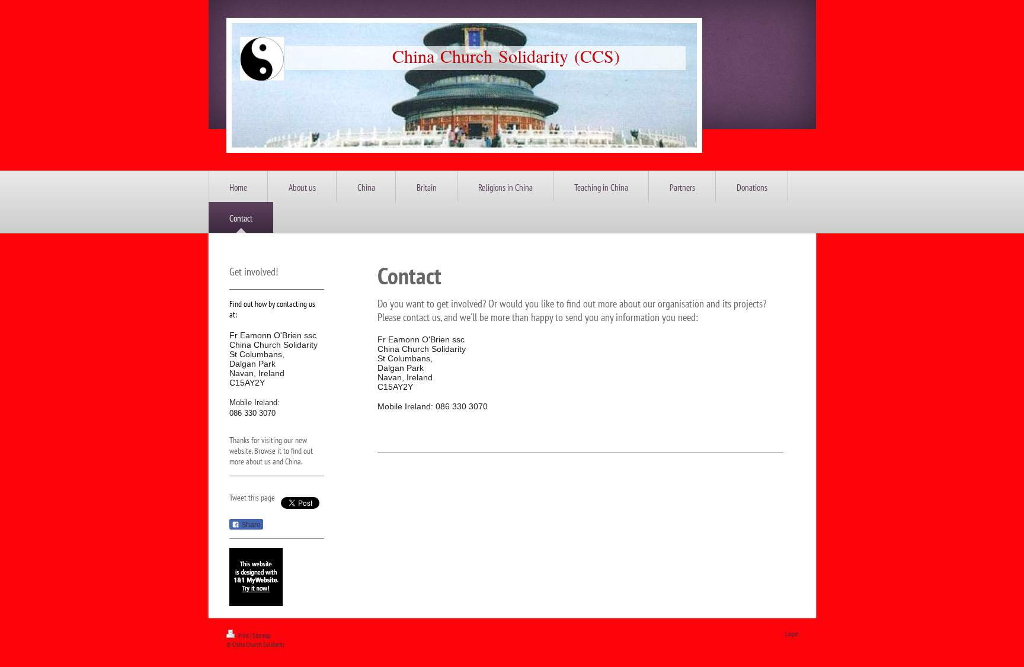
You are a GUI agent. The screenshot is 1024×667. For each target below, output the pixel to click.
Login (791, 634)
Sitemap (261, 635)
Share (250, 525)
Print (243, 635)
